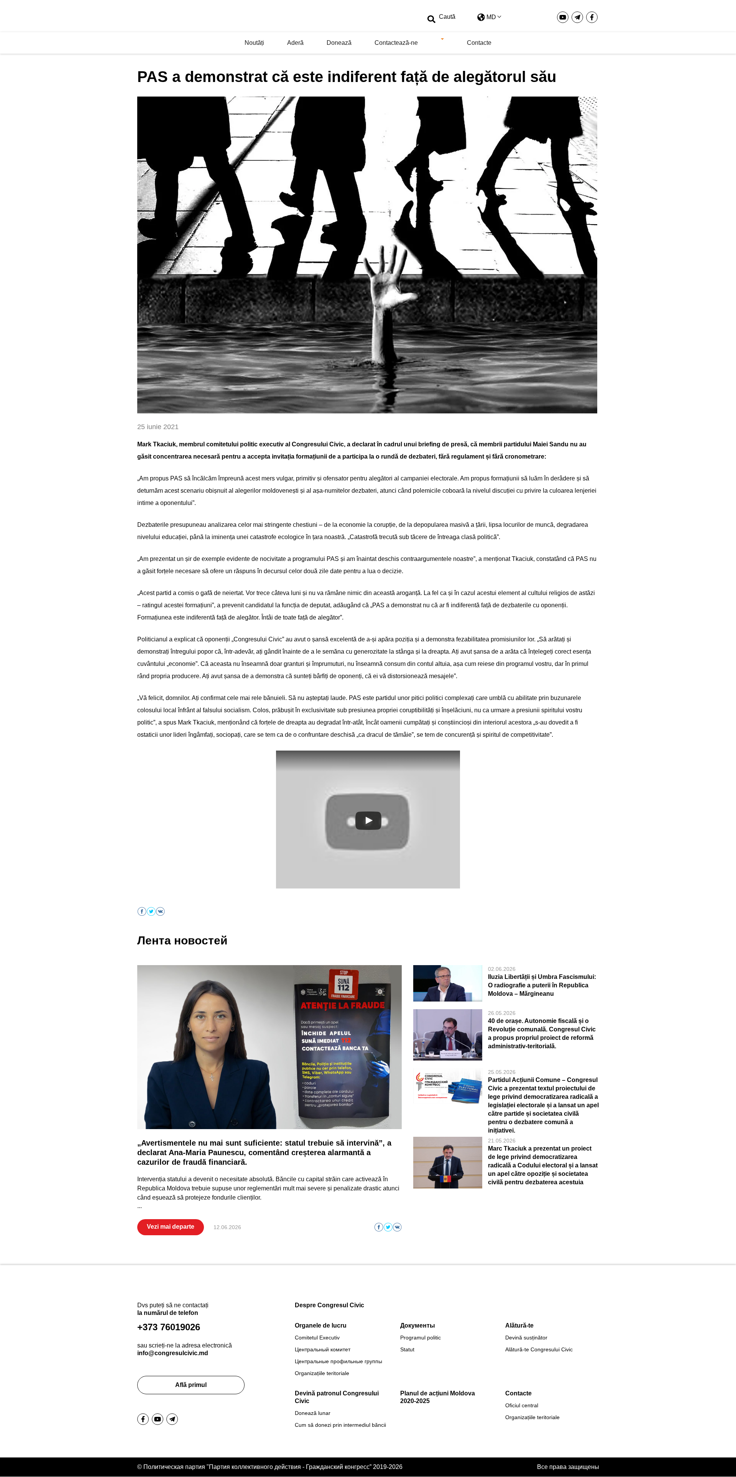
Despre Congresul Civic (329, 1305)
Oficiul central (521, 1405)
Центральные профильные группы (338, 1361)
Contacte (479, 42)
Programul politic (420, 1337)
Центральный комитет (322, 1349)
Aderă (295, 42)
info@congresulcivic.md (172, 1353)
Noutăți (254, 42)
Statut (407, 1349)
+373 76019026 (168, 1327)
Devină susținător (526, 1337)
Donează (339, 42)
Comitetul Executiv (317, 1337)
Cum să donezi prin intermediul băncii (340, 1425)
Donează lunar (312, 1413)
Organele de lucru (321, 1325)
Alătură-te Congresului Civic (539, 1349)
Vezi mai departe (170, 1226)
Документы (417, 1325)
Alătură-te (519, 1325)
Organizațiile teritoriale (322, 1373)
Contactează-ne (396, 42)
